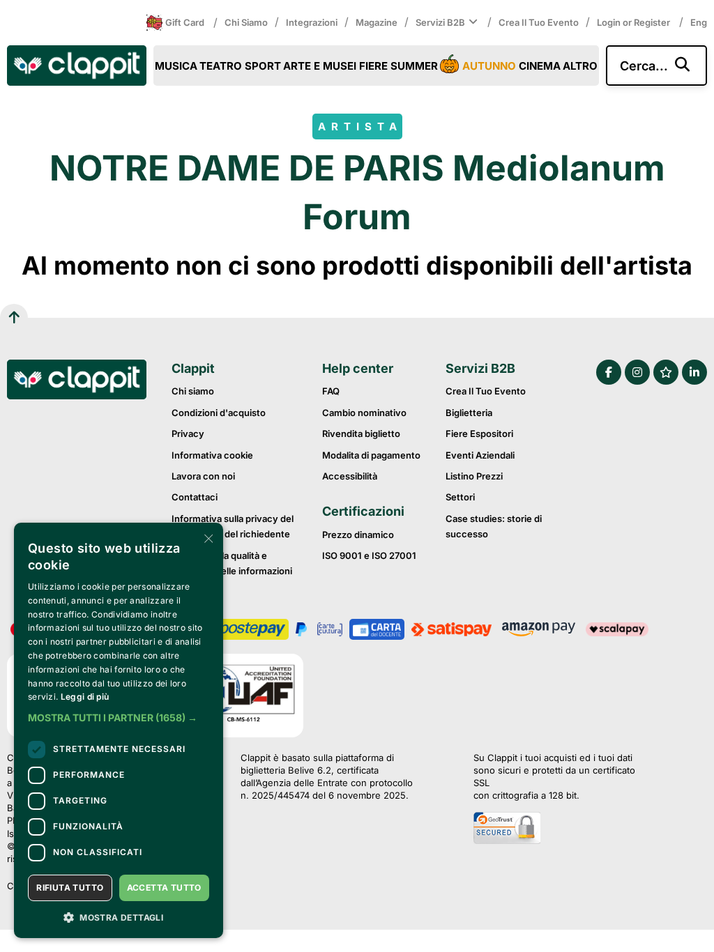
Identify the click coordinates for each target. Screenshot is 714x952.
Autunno (489, 65)
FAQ (331, 391)
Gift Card (184, 22)
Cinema (540, 65)
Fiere (373, 65)
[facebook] (608, 372)
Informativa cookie (212, 455)
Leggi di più (85, 696)
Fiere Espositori (479, 433)
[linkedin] (694, 372)
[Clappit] (76, 381)
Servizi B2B (440, 22)
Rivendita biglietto (361, 433)
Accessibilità (349, 476)
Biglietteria (469, 412)
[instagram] (637, 372)
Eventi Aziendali (480, 455)
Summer (414, 65)
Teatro (220, 65)
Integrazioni (311, 22)
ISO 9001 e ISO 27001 (369, 555)
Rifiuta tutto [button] (69, 887)
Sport (263, 65)
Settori (460, 496)
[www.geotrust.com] (560, 829)
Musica (176, 65)
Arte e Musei (319, 65)
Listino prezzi (474, 476)
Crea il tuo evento (539, 22)
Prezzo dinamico (358, 534)
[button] (118, 718)
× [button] (207, 537)
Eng (698, 22)
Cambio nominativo (364, 412)
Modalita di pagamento (371, 455)
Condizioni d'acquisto (219, 412)
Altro (580, 65)
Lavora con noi (203, 476)
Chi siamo (246, 22)
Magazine (376, 22)
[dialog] (118, 730)
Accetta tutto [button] (164, 887)
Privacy (188, 433)
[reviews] (665, 372)
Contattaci (195, 496)
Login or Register (634, 22)
